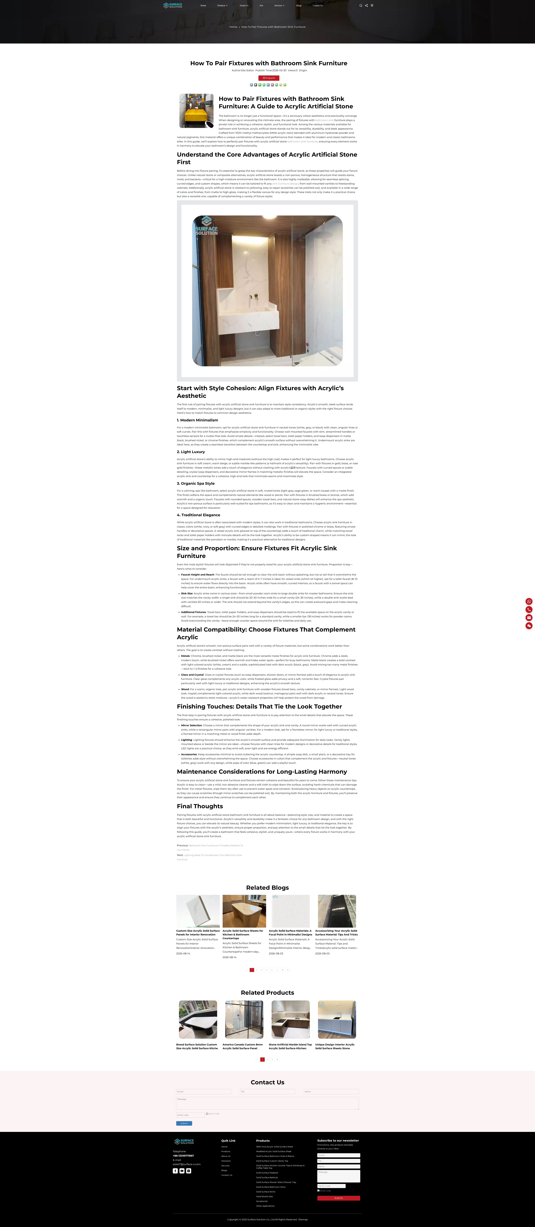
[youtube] (181, 1170)
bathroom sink (324, 120)
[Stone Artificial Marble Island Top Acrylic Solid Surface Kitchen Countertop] (291, 1019)
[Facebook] (175, 1170)
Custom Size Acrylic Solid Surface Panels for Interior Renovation (198, 932)
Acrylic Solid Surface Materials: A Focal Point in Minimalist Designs (290, 932)
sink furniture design (285, 183)
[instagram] (188, 1170)
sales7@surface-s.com (187, 1164)
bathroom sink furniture (303, 141)
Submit (184, 1123)
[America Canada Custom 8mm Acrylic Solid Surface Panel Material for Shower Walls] (244, 1019)
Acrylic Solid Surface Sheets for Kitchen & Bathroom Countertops (243, 934)
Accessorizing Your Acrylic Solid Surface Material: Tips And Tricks (336, 932)
